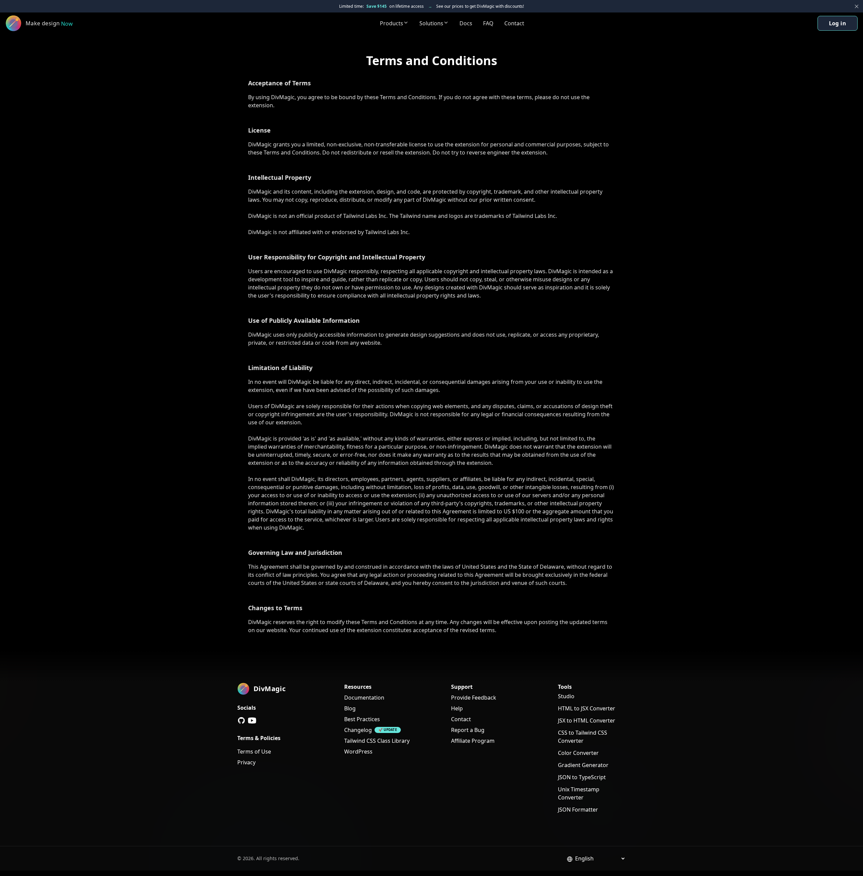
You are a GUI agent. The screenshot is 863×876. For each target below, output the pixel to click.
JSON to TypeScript (582, 777)
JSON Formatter (578, 809)
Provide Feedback (473, 697)
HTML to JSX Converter (586, 708)
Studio (566, 696)
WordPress (358, 751)
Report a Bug (467, 730)
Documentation (364, 697)
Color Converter (578, 753)
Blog (350, 708)
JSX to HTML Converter (586, 720)
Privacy (246, 762)
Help (457, 708)
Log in (837, 23)
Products (391, 23)
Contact (514, 23)
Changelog (358, 730)
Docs (465, 23)
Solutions (431, 23)
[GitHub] (241, 720)
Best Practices (362, 719)
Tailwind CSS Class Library (377, 740)
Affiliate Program (473, 740)
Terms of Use (254, 751)
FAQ (488, 23)
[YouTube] (252, 720)
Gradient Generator (583, 765)
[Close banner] (856, 6)
